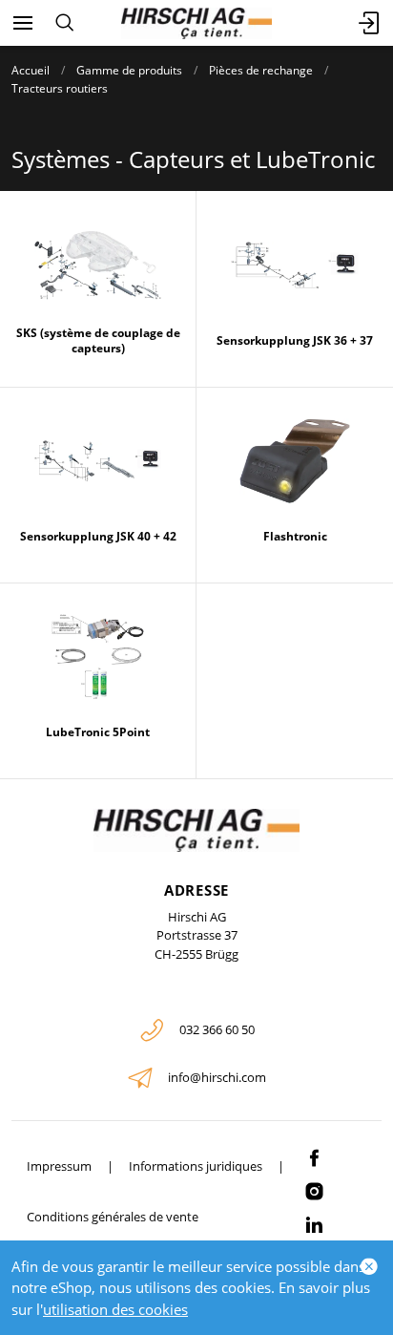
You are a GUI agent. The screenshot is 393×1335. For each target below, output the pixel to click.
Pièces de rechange (261, 70)
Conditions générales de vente (112, 1216)
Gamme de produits (129, 70)
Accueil (30, 70)
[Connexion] (370, 23)
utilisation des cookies (115, 1309)
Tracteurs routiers (59, 88)
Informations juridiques (195, 1166)
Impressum (59, 1166)
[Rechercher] (64, 23)
